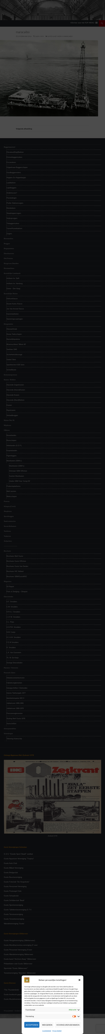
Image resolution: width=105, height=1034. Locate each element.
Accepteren (32, 1025)
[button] (79, 980)
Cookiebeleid (46, 1031)
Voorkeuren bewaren (67, 1025)
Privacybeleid (56, 1031)
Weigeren (47, 1025)
